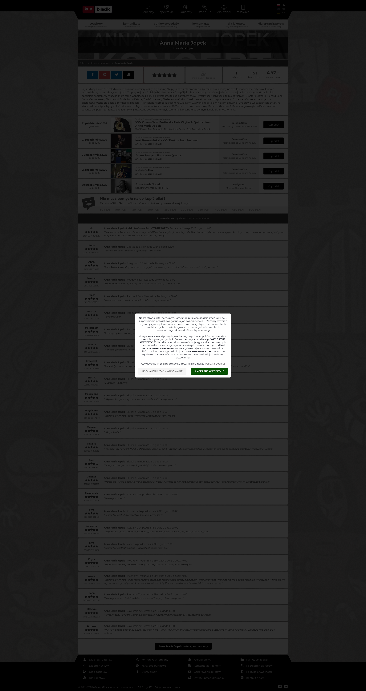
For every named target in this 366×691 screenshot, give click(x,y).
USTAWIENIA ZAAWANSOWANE (162, 371)
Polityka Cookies (215, 363)
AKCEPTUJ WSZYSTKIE (209, 371)
